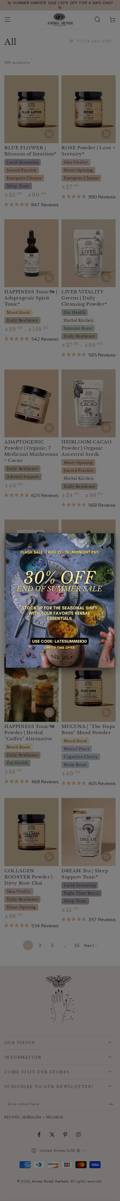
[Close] (114, 533)
